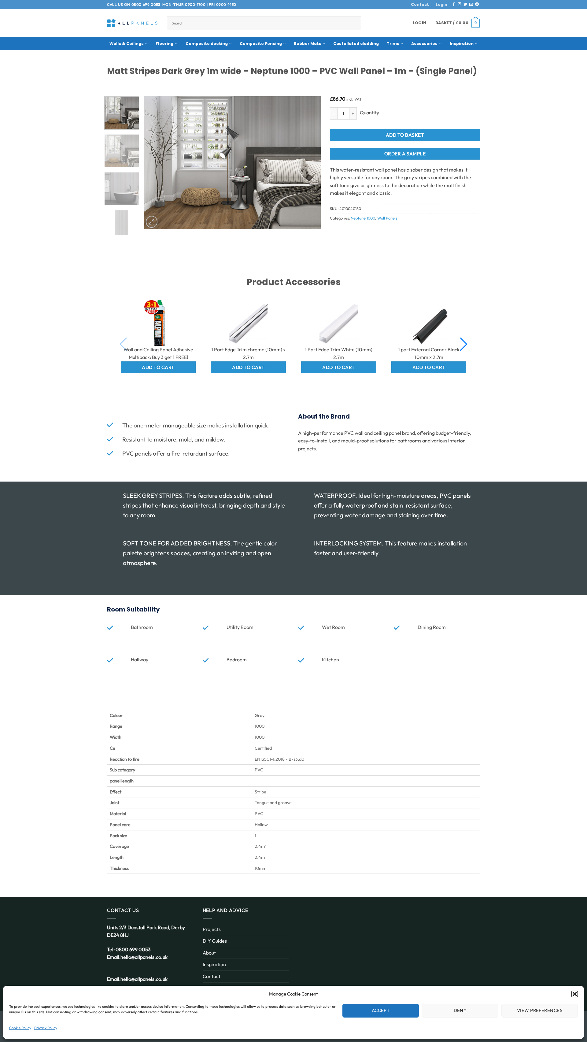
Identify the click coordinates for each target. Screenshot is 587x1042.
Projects (212, 929)
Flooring (164, 43)
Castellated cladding (356, 43)
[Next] (309, 163)
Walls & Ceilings (126, 43)
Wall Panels (387, 218)
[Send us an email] (471, 4)
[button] (575, 994)
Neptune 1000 (363, 218)
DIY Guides (215, 941)
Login (441, 4)
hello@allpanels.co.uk (144, 957)
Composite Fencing (261, 43)
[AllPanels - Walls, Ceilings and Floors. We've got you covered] (132, 23)
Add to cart (158, 367)
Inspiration (462, 43)
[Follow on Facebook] (454, 4)
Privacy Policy (45, 1027)
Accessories (424, 43)
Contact (420, 4)
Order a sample (405, 153)
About (209, 953)
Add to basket (405, 135)
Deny (460, 1010)
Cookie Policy (20, 1027)
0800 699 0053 (145, 4)
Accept (381, 1010)
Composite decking (207, 43)
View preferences (539, 1010)
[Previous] (154, 163)
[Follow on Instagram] (459, 4)
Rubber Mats (307, 43)
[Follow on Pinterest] (477, 4)
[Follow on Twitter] (465, 4)
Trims (393, 43)
